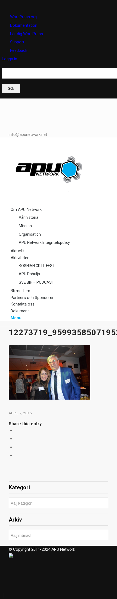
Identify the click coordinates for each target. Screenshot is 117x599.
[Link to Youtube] (12, 122)
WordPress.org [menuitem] (23, 16)
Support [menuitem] (17, 42)
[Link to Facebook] (12, 108)
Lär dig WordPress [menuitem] (26, 33)
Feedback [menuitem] (18, 50)
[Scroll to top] (2, 595)
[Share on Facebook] (16, 430)
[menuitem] (59, 80)
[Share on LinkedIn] (16, 438)
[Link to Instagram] (12, 115)
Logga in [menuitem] (9, 58)
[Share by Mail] (16, 447)
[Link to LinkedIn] (12, 102)
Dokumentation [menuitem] (23, 25)
